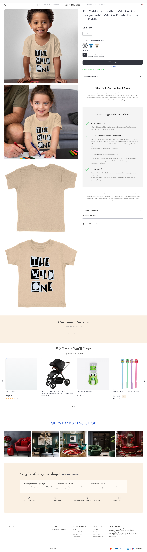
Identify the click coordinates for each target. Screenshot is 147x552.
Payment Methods (77, 531)
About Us (95, 529)
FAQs (74, 529)
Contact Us (96, 531)
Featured (102, 5)
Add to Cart (112, 62)
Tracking (75, 539)
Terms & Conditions (98, 536)
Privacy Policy (96, 534)
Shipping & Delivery (78, 534)
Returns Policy (76, 536)
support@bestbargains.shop (59, 529)
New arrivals (91, 5)
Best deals (56, 5)
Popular (47, 5)
